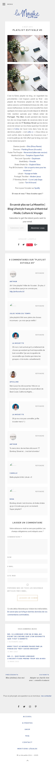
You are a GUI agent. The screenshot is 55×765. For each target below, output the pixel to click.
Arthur (13, 281)
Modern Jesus (35, 176)
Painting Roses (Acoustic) (32, 149)
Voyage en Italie (31, 173)
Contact (27, 742)
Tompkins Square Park (35, 155)
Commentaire (14, 537)
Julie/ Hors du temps (20, 313)
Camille (14, 473)
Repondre (39, 273)
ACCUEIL (27, 716)
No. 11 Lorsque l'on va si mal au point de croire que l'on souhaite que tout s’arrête (26, 636)
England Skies (35, 164)
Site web (11, 576)
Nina (12, 499)
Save (30, 245)
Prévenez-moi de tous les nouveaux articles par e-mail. (25, 589)
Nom (9, 557)
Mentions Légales (27, 748)
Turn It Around (30, 182)
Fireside (33, 161)
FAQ (27, 736)
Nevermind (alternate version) (35, 152)
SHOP (27, 729)
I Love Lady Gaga (35, 180)
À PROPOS (27, 723)
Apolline (14, 382)
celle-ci (30, 132)
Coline (16, 129)
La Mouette (18, 343)
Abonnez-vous (38, 228)
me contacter (46, 696)
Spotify (37, 188)
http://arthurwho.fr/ (17, 291)
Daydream (36, 158)
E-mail (10, 566)
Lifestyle (32, 239)
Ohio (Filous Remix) (34, 146)
